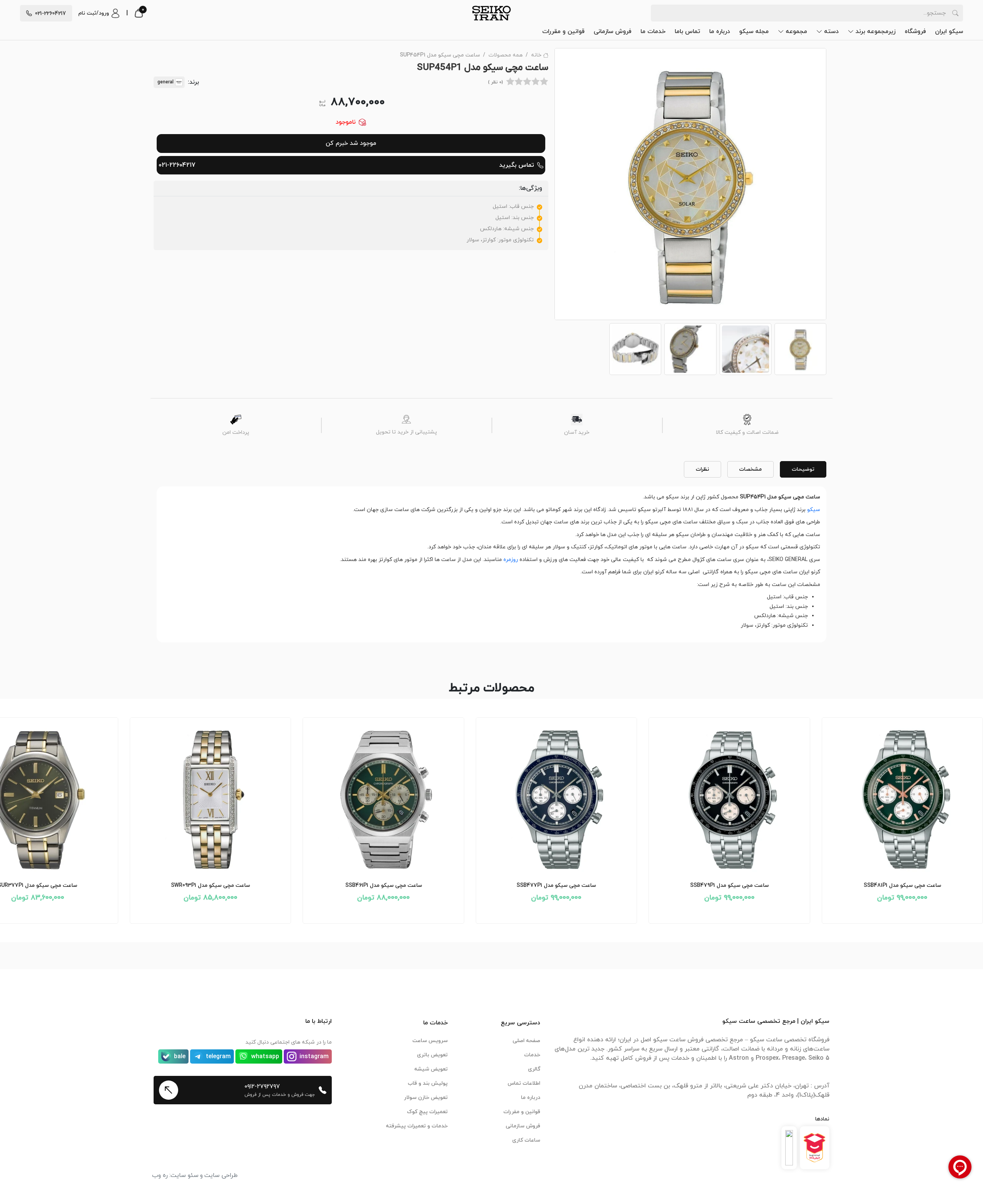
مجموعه (796, 31)
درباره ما (719, 31)
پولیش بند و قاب (428, 1083)
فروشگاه (915, 31)
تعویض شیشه (431, 1069)
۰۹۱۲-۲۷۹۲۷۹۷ (262, 1086)
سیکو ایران (949, 31)
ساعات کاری (526, 1140)
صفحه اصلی (526, 1040)
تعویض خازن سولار (426, 1097)
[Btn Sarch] (955, 13)
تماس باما (687, 31)
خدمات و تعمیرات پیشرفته (417, 1126)
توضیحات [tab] (803, 469)
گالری (534, 1069)
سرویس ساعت (430, 1040)
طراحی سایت (221, 1175)
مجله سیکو (754, 31)
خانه (536, 55)
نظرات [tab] (702, 469)
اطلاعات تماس (524, 1083)
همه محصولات (505, 55)
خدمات (532, 1055)
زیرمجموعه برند (875, 31)
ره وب (160, 1175)
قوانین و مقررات (563, 31)
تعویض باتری (432, 1055)
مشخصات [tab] (750, 469)
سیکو (813, 509)
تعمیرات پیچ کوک (427, 1111)
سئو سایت (184, 1175)
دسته (831, 31)
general (165, 82)
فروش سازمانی (612, 31)
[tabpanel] (491, 561)
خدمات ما (652, 31)
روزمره (510, 559)
